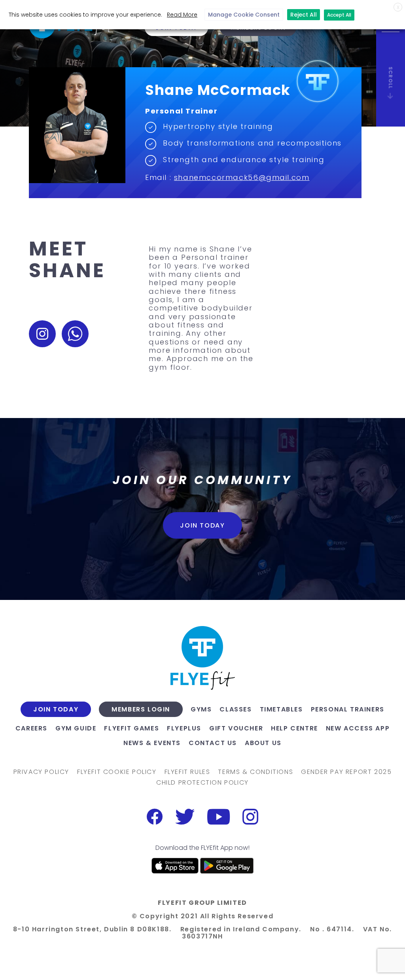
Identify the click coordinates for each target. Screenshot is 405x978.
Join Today (202, 525)
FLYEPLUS (184, 728)
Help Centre (294, 728)
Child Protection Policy (202, 782)
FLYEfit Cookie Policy (117, 772)
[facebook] (154, 817)
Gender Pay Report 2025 (346, 772)
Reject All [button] (303, 15)
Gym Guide (75, 728)
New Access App (358, 728)
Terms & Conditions (255, 772)
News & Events (152, 742)
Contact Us (213, 742)
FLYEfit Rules (187, 772)
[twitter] (185, 817)
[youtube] (218, 817)
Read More (182, 15)
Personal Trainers (347, 709)
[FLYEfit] (202, 658)
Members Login (141, 709)
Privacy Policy (41, 772)
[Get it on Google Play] (227, 866)
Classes (236, 709)
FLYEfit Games (131, 728)
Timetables (281, 709)
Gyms (201, 709)
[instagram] (250, 817)
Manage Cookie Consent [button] (244, 15)
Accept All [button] (339, 14)
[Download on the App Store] (175, 866)
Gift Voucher (236, 728)
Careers (31, 728)
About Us (263, 742)
